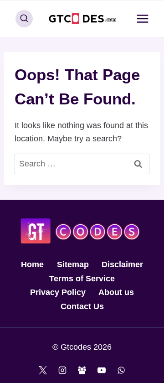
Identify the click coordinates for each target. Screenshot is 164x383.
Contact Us (82, 306)
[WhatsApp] (121, 370)
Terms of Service (82, 278)
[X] (43, 370)
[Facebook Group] (82, 370)
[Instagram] (62, 370)
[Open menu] (142, 18)
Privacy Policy (58, 292)
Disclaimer (122, 264)
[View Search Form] (24, 18)
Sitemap (73, 264)
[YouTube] (101, 370)
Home (32, 264)
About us (116, 292)
